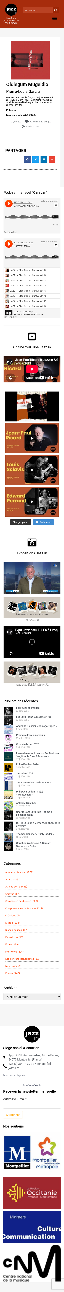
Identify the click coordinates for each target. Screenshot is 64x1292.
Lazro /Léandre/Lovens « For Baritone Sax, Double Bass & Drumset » (37, 755)
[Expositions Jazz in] (32, 542)
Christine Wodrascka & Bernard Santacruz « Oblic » (33, 845)
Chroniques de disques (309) (21, 901)
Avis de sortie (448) (16, 886)
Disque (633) (12, 922)
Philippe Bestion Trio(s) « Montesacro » (29, 793)
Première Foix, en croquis (30, 735)
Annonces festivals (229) (19, 872)
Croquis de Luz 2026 (27, 744)
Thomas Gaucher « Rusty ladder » (35, 834)
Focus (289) (12, 944)
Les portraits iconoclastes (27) (22, 958)
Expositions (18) (14, 937)
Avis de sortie (36, 121)
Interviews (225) (14, 951)
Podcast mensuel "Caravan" (25, 192)
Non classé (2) (13, 966)
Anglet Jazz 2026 (26, 802)
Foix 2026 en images (27, 707)
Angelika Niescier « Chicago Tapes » (36, 726)
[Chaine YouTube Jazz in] (32, 336)
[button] (55, 18)
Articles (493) (12, 879)
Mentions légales (14, 1075)
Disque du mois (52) (16, 929)
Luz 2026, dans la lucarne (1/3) (33, 717)
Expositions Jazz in (32, 553)
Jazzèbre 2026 (24, 773)
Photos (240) (12, 973)
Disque (47, 121)
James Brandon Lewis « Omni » (33, 782)
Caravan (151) (12, 893)
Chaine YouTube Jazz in (32, 347)
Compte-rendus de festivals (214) (24, 908)
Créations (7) (12, 915)
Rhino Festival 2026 (27, 764)
